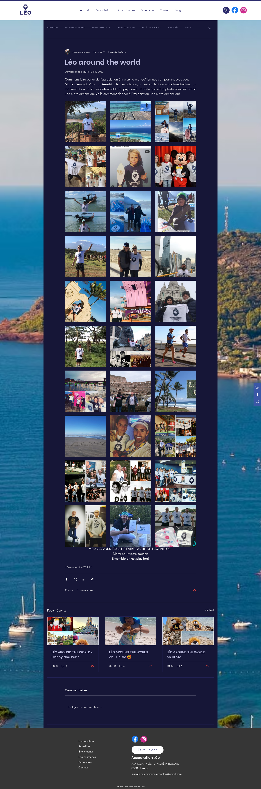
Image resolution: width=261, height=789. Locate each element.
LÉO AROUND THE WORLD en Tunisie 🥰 (128, 654)
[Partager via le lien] (92, 579)
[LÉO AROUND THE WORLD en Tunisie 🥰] (130, 631)
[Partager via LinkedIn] (84, 579)
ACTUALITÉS (173, 27)
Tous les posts (52, 27)
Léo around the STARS (100, 27)
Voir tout (209, 610)
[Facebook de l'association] (234, 10)
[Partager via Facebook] (66, 579)
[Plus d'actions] (194, 52)
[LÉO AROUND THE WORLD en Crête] (188, 631)
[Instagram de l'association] (243, 10)
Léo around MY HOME (126, 27)
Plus (187, 27)
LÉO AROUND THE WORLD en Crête (186, 654)
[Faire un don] (226, 10)
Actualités (84, 746)
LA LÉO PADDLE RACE (151, 27)
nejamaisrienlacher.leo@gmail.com (161, 774)
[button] (126, 10)
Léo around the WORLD (74, 27)
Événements (85, 751)
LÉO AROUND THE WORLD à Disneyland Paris (72, 654)
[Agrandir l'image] (85, 121)
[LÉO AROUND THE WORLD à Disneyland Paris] (73, 631)
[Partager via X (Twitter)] (75, 579)
